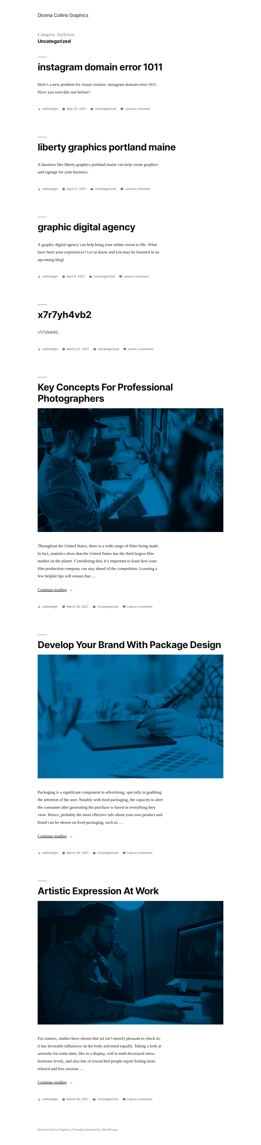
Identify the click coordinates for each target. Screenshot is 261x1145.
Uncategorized (105, 109)
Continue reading (55, 589)
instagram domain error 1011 (100, 67)
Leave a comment (137, 109)
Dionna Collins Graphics (63, 15)
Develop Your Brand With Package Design (129, 644)
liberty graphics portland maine (107, 147)
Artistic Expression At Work (98, 891)
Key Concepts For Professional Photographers (105, 392)
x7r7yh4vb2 (64, 314)
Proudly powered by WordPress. (95, 1129)
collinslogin (50, 109)
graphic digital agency (86, 227)
